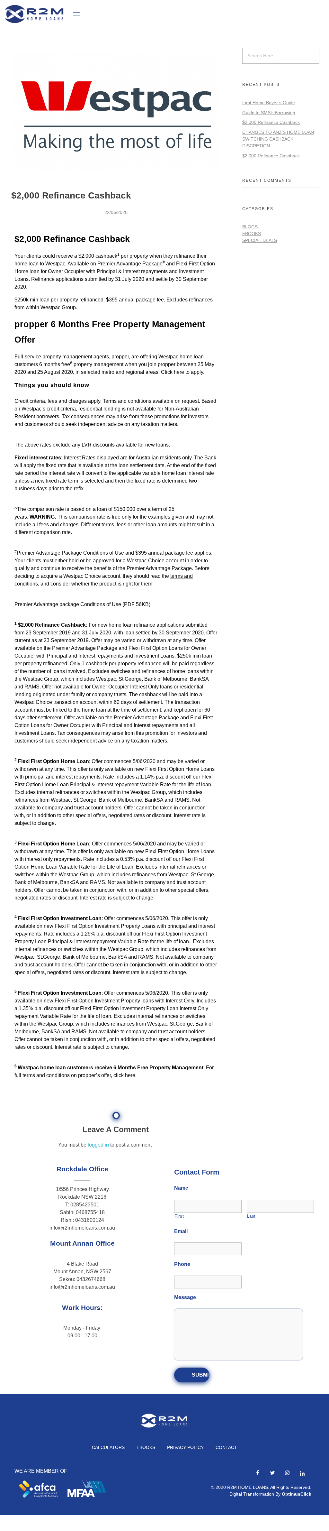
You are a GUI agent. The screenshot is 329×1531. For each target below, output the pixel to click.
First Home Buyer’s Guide (268, 102)
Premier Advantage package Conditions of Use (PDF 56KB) (82, 604)
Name (181, 1188)
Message (185, 1297)
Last (251, 1216)
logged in (99, 1145)
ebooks (251, 233)
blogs (250, 226)
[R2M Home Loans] (34, 14)
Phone (182, 1264)
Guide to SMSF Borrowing (268, 112)
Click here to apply (182, 372)
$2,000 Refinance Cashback (271, 122)
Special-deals (259, 240)
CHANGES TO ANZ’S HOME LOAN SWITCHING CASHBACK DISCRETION (278, 139)
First (179, 1216)
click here (124, 1075)
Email (181, 1231)
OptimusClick (296, 1494)
